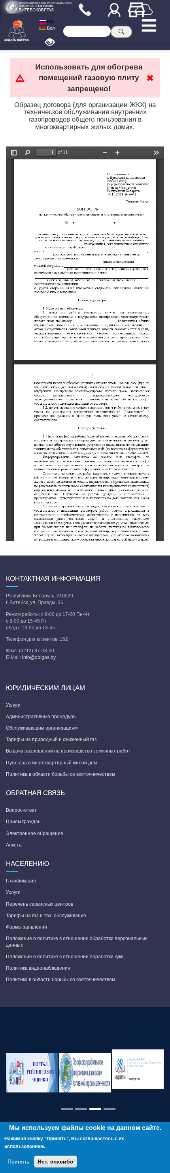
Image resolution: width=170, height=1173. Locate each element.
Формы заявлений (26, 927)
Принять (18, 1161)
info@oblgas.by (39, 657)
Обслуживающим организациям (41, 728)
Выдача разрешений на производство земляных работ (68, 751)
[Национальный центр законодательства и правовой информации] (137, 1072)
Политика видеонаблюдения (38, 968)
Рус (50, 21)
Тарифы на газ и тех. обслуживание (46, 915)
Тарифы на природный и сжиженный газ (51, 739)
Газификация (21, 881)
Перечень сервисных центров (39, 904)
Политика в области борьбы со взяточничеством (60, 774)
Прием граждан (23, 821)
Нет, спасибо (56, 1161)
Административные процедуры (41, 716)
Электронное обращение (34, 833)
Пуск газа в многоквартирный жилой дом (51, 763)
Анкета (14, 845)
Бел (50, 28)
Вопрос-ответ (21, 810)
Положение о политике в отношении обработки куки (65, 956)
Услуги (13, 705)
